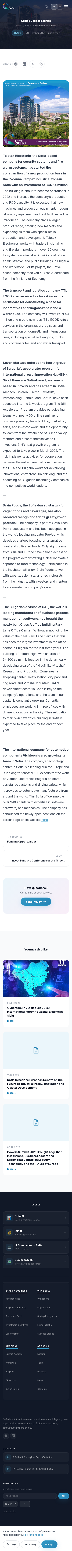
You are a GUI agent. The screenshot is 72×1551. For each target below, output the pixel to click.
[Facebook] (15, 64)
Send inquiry (34, 901)
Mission (41, 1354)
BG (60, 7)
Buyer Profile (12, 1389)
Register (10, 1371)
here (44, 820)
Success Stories (45, 1333)
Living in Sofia (44, 1325)
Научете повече (33, 1534)
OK (63, 1496)
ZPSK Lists (11, 1380)
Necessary (30, 1544)
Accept (49, 1544)
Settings (11, 1544)
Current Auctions (14, 1354)
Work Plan (11, 1362)
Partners (41, 1371)
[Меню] (66, 6)
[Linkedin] (13, 1436)
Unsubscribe (9, 1511)
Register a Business (16, 1307)
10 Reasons (43, 1298)
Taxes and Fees (14, 1316)
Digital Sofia (43, 1307)
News (17, 32)
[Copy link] (41, 64)
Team (40, 1362)
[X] (32, 64)
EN (54, 7)
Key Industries (13, 1298)
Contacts (42, 1389)
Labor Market (12, 1333)
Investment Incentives (17, 1325)
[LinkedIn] (24, 64)
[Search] (46, 7)
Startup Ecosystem (47, 1316)
